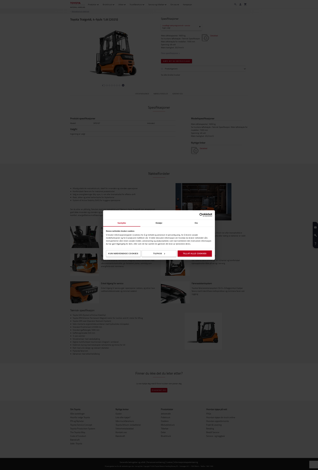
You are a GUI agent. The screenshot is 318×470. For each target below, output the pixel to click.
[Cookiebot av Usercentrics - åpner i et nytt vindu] (201, 215)
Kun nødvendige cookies (123, 253)
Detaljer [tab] (159, 223)
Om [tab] (196, 223)
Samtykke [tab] (122, 223)
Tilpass (157, 253)
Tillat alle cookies (195, 253)
